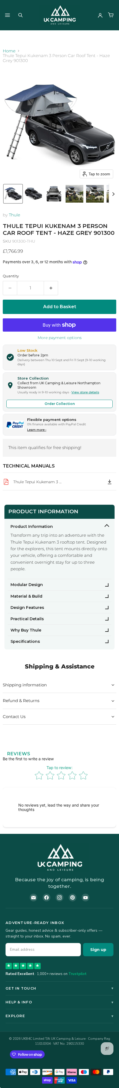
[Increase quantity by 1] (51, 288)
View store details (85, 392)
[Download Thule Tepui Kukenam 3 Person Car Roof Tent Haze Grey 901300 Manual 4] (110, 482)
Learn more (36, 430)
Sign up (98, 949)
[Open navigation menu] (7, 15)
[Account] (100, 15)
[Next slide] (113, 194)
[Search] (20, 15)
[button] (13, 193)
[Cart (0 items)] (111, 15)
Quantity (11, 276)
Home (9, 51)
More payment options (60, 337)
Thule (14, 214)
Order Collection (60, 404)
